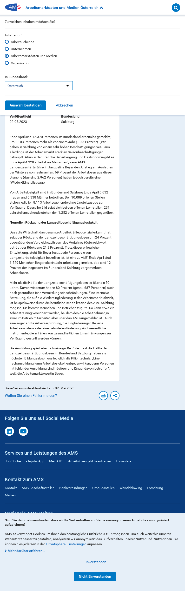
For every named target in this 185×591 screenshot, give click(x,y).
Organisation (20, 63)
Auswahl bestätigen (25, 105)
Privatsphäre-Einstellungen (66, 544)
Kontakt (11, 488)
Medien (10, 495)
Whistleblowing (130, 488)
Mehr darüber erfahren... (26, 550)
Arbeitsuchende (22, 42)
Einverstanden (95, 562)
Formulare (123, 461)
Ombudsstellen (103, 488)
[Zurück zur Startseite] (14, 7)
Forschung (155, 488)
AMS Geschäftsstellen (38, 488)
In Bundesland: (16, 77)
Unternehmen (21, 49)
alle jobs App (35, 461)
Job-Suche (13, 461)
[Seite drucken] (103, 395)
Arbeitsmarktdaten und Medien (34, 56)
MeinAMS (56, 461)
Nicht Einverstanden (95, 576)
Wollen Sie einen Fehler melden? (31, 395)
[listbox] (39, 85)
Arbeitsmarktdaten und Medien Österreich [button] (62, 7)
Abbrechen (64, 105)
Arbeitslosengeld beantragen (89, 461)
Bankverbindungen (73, 488)
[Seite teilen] (114, 395)
